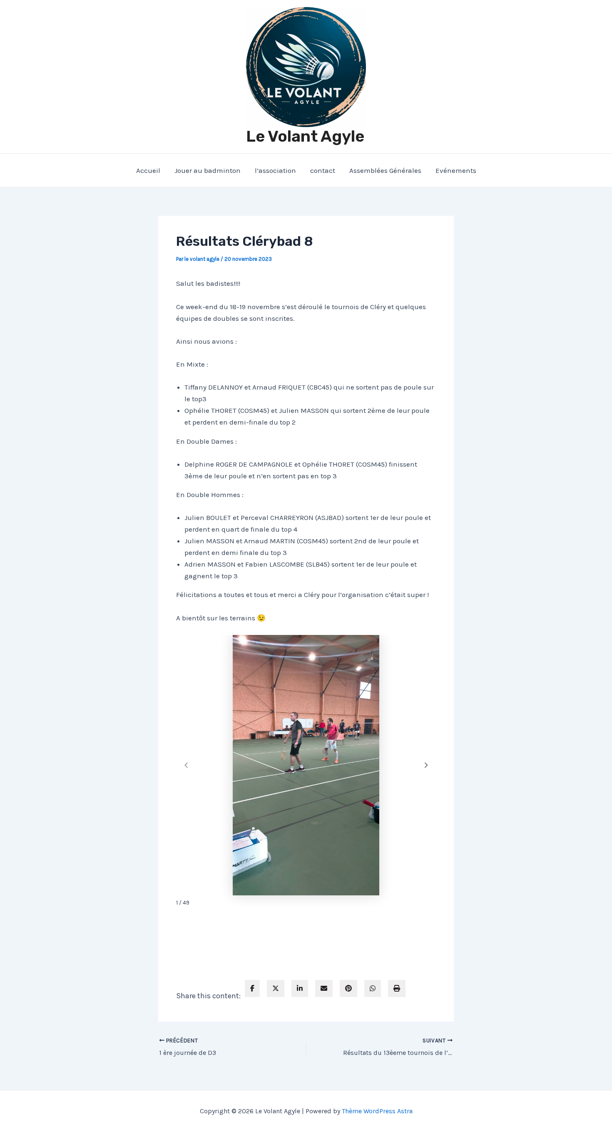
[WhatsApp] (372, 988)
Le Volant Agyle (305, 136)
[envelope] (324, 988)
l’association (275, 170)
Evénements (455, 170)
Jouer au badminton (207, 170)
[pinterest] (348, 988)
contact (322, 170)
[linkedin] (299, 988)
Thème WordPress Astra (377, 1111)
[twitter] (275, 988)
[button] (426, 765)
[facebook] (252, 988)
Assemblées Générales (385, 170)
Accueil (148, 170)
